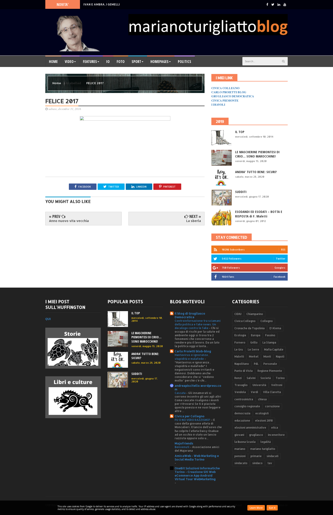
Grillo (254, 342)
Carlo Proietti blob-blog (193, 351)
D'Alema (275, 328)
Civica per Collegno (190, 416)
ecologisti (262, 413)
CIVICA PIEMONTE (225, 100)
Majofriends (184, 443)
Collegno (267, 321)
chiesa (262, 399)
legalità (266, 441)
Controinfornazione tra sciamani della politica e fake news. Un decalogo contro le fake (198, 324)
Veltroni (276, 385)
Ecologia (240, 335)
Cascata (180, 393)
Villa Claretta (272, 392)
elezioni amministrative (250, 427)
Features (90, 61)
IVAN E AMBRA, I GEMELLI (101, 4)
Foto (121, 61)
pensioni (240, 456)
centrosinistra (243, 399)
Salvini (251, 378)
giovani (239, 434)
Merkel (253, 356)
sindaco (257, 463)
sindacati (272, 456)
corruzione (272, 406)
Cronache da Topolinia (249, 328)
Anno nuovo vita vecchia (69, 221)
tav (270, 463)
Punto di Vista (243, 370)
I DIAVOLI (218, 104)
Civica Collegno (245, 321)
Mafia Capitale (273, 349)
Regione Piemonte (270, 370)
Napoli (280, 356)
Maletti (239, 356)
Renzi (238, 378)
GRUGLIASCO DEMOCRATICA (232, 96)
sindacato (240, 463)
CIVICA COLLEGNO (225, 88)
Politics (184, 61)
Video (69, 61)
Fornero (239, 342)
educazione (242, 420)
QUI (48, 319)
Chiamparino (254, 314)
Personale (270, 363)
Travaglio (241, 385)
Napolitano (241, 363)
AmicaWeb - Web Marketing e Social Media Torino (197, 457)
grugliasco (256, 434)
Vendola (240, 392)
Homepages (159, 61)
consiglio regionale (247, 406)
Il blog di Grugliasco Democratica (190, 315)
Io (108, 61)
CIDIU (237, 314)
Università (259, 385)
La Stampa (269, 342)
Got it (272, 507)
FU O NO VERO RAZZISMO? (193, 420)
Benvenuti (182, 447)
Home (53, 61)
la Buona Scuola (245, 441)
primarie (256, 456)
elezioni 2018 (264, 420)
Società (266, 378)
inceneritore (276, 434)
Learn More (256, 507)
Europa (255, 335)
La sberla (193, 221)
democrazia (242, 413)
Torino (280, 378)
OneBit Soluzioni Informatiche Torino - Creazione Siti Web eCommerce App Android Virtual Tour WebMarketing (197, 473)
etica (274, 427)
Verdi (254, 392)
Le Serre (253, 349)
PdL (256, 363)
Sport (136, 61)
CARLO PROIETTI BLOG (228, 92)
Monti (267, 356)
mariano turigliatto (262, 449)
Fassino (270, 335)
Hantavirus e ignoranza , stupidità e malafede (192, 356)
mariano (239, 449)
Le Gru (238, 349)
